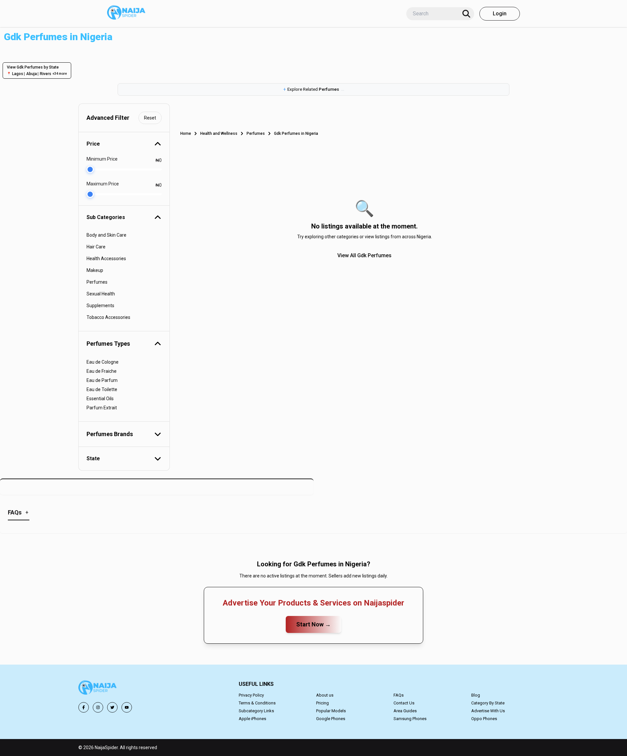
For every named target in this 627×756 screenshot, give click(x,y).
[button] (313, 89)
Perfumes (256, 133)
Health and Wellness (218, 133)
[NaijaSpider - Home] (98, 688)
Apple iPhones (252, 718)
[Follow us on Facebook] (83, 707)
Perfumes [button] (97, 282)
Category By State (488, 703)
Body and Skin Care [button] (106, 235)
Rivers (45, 73)
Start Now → (313, 624)
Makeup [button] (95, 270)
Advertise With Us (488, 710)
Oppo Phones (484, 718)
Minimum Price (102, 159)
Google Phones (330, 718)
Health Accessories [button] (106, 258)
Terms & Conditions (257, 703)
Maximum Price (103, 183)
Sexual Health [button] (101, 293)
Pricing (322, 703)
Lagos (17, 73)
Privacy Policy (251, 695)
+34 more (60, 73)
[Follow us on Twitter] (112, 707)
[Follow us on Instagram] (98, 707)
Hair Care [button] (96, 246)
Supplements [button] (100, 305)
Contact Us (404, 703)
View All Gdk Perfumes (364, 255)
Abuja (31, 73)
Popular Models (331, 710)
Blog (475, 695)
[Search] (466, 13)
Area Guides (405, 710)
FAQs (399, 695)
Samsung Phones (410, 718)
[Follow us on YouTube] (126, 707)
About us (324, 695)
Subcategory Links (256, 710)
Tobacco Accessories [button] (108, 317)
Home (185, 133)
